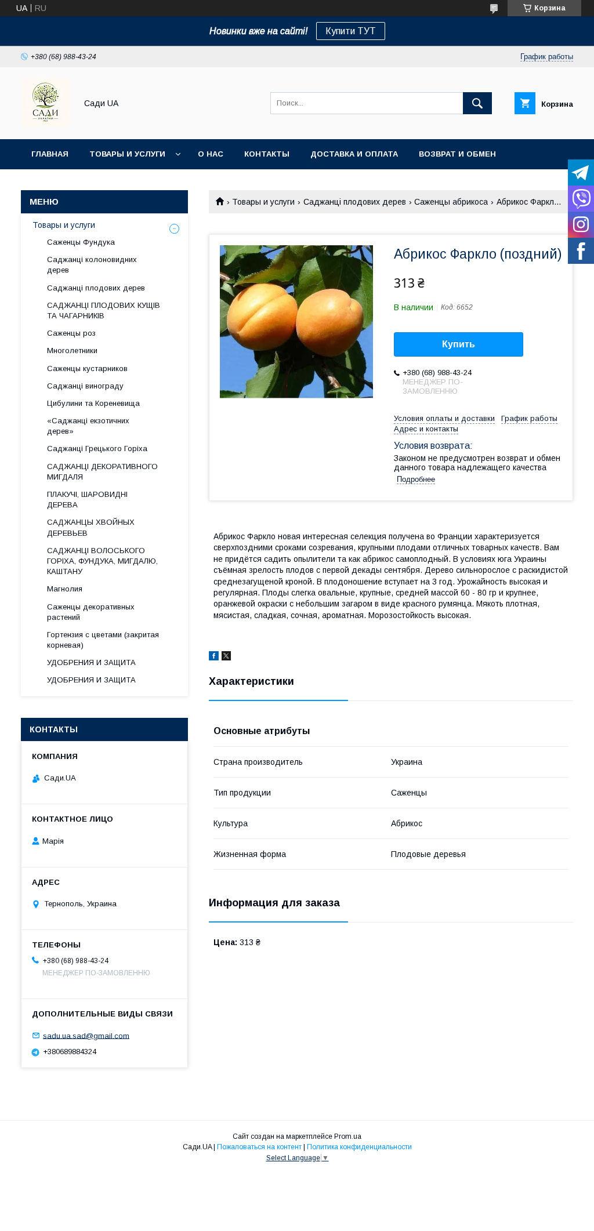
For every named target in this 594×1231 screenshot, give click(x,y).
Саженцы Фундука (81, 242)
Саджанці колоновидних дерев (92, 264)
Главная (49, 154)
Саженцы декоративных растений (91, 612)
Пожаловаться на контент (259, 1147)
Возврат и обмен (457, 154)
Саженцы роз (71, 333)
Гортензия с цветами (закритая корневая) (103, 639)
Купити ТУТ (350, 31)
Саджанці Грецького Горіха (97, 448)
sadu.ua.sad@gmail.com (86, 1035)
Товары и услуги (127, 154)
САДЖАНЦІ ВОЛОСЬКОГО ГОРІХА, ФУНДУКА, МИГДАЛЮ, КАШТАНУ (102, 561)
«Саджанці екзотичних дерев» (88, 425)
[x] (226, 657)
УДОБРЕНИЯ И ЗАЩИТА (91, 662)
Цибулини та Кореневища (93, 403)
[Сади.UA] (45, 124)
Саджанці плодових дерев (354, 201)
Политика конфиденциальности (359, 1147)
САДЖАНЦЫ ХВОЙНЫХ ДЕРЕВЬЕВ (91, 527)
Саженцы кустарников (87, 368)
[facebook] (214, 657)
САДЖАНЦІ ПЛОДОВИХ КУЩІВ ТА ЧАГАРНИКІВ (103, 310)
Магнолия (64, 588)
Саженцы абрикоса (451, 201)
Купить (458, 344)
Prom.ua (347, 1136)
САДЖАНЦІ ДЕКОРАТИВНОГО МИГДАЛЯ (102, 471)
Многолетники (72, 350)
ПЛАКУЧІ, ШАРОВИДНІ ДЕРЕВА (87, 499)
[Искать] (477, 103)
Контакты (266, 154)
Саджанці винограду (85, 386)
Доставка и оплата (354, 154)
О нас (210, 154)
